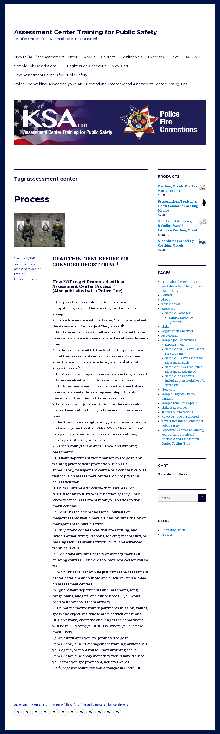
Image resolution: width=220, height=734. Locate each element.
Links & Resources (174, 408)
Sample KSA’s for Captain (179, 403)
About (89, 57)
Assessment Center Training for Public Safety (85, 32)
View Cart (120, 66)
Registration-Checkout (86, 66)
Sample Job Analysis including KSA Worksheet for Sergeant (185, 380)
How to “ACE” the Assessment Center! (46, 57)
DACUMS (192, 57)
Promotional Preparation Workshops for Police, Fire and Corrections (183, 286)
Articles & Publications (177, 412)
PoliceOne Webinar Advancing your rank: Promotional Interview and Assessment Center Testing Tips (100, 84)
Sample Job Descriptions (35, 66)
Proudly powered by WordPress (105, 705)
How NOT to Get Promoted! (180, 417)
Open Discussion (173, 530)
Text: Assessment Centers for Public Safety (50, 75)
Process (31, 199)
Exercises (156, 57)
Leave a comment (27, 279)
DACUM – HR (174, 345)
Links (174, 57)
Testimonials (131, 57)
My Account (169, 336)
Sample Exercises (177, 313)
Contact (108, 57)
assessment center (27, 264)
